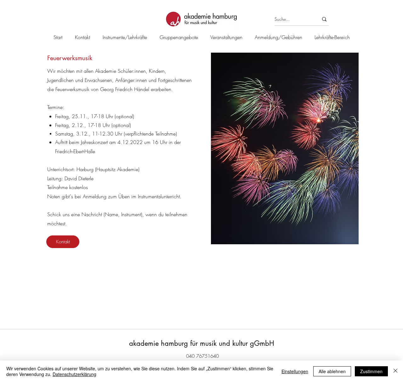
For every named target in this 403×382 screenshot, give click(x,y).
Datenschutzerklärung (74, 374)
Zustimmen (371, 371)
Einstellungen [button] (294, 371)
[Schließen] (395, 371)
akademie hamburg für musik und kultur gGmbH (201, 343)
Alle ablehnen (332, 371)
